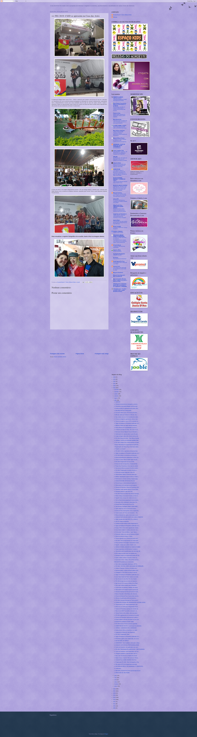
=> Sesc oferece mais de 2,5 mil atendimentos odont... (126, 417)
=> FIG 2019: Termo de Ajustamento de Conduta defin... (126, 540)
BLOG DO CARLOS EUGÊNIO (120, 185)
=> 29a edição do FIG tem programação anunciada (125, 664)
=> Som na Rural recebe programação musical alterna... (126, 500)
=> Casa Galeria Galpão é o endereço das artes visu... (126, 529)
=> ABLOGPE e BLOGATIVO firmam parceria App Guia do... (127, 670)
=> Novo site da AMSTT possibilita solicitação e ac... (126, 611)
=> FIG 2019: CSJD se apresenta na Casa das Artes (126, 451)
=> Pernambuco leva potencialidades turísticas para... (126, 406)
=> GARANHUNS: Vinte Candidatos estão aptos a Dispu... (127, 642)
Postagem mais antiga (102, 353)
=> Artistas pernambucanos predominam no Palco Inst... (126, 457)
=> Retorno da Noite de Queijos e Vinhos (123, 536)
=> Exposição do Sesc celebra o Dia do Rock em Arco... (126, 559)
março (115, 682)
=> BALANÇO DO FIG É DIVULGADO (122, 410)
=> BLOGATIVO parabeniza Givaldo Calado (124, 621)
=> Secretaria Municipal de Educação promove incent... (126, 591)
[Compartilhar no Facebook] (90, 282)
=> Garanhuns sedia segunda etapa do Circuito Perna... (126, 489)
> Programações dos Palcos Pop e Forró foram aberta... (126, 446)
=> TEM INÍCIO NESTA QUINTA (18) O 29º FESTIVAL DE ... (127, 551)
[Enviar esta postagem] (83, 282)
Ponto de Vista (116, 113)
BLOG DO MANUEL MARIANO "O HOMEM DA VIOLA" (119, 179)
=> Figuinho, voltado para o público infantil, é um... (125, 544)
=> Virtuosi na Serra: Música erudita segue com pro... (126, 459)
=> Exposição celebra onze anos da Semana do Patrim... (127, 534)
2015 (114, 695)
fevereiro (116, 684)
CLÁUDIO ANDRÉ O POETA (119, 125)
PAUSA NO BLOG (117, 148)
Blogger (106, 734)
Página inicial (80, 353)
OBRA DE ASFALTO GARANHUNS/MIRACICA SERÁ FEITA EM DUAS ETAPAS (120, 99)
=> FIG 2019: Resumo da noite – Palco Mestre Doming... (127, 438)
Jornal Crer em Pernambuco (120, 214)
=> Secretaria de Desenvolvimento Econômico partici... (126, 468)
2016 (114, 693)
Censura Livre (116, 266)
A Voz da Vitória (117, 163)
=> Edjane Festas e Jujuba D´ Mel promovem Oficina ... (126, 657)
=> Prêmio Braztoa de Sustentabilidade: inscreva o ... (126, 427)
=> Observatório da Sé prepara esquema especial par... (126, 589)
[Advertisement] (79, 341)
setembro (116, 396)
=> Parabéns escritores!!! (119, 448)
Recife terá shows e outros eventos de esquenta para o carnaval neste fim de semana (119, 210)
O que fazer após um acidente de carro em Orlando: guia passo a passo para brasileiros (120, 122)
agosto (116, 398)
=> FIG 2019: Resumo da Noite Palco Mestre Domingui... (127, 493)
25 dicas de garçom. (117, 251)
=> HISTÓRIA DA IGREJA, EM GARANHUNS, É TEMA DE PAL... (129, 666)
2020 (114, 385)
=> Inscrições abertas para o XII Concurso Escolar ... (126, 412)
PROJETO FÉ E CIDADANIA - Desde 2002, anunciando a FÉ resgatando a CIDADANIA (120, 285)
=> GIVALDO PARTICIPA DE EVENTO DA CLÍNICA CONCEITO (128, 517)
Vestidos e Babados (118, 231)
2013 (114, 699)
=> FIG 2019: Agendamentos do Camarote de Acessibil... (127, 615)
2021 (114, 383)
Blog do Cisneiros (117, 192)
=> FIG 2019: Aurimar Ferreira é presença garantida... (126, 623)
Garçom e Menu (117, 250)
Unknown (115, 17)
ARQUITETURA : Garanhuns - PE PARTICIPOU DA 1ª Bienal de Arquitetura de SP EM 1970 (120, 153)
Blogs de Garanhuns (118, 272)
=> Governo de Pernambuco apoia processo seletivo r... (126, 617)
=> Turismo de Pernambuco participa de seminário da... (126, 608)
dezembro (116, 389)
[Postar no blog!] (87, 282)
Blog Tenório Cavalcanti (119, 130)
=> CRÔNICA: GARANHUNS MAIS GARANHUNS (125, 628)
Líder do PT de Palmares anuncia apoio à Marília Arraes (120, 182)
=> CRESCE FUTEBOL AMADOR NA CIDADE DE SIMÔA (127, 547)
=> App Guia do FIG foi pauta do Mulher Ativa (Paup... (126, 583)
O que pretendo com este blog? (119, 258)
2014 (114, 697)
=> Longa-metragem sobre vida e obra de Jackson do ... (126, 436)
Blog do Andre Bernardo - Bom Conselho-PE (119, 276)
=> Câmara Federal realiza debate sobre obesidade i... (126, 613)
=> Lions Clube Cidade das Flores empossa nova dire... (126, 576)
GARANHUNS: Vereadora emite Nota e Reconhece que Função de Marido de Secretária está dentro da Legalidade (120, 188)
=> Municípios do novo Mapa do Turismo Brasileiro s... (126, 431)
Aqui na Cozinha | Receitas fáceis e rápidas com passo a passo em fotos (120, 280)
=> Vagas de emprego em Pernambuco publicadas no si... (127, 423)
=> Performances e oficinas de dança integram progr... (126, 478)
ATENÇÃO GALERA (117, 255)
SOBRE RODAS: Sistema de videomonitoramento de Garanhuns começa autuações (119, 216)
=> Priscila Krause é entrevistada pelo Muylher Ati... (125, 483)
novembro (116, 391)
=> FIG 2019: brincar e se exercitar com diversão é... (126, 455)
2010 (114, 706)
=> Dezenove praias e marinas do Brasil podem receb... (126, 570)
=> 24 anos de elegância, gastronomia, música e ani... (126, 419)
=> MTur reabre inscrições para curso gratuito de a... (126, 553)
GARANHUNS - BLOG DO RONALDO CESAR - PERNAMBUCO (119, 145)
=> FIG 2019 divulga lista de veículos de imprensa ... (126, 581)
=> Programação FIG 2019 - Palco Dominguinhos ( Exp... (127, 662)
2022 (114, 381)
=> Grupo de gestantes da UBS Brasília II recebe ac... (126, 549)
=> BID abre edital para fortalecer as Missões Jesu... (126, 414)
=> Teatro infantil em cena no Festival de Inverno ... (125, 508)
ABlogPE (115, 156)
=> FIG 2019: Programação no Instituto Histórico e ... (126, 470)
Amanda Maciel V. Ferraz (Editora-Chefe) (122, 14)
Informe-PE (116, 199)
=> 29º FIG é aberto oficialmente (121, 521)
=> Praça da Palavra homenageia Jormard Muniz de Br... (126, 542)
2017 (114, 691)
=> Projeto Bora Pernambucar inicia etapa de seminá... (126, 466)
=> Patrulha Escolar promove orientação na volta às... (126, 404)
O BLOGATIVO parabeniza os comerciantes (124, 561)
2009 (114, 708)
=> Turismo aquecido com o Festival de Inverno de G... (126, 538)
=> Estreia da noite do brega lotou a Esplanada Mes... (126, 463)
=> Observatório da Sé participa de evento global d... (126, 485)
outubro (116, 393)
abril (115, 679)
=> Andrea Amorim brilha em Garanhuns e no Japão (125, 630)
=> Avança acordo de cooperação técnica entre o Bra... (126, 408)
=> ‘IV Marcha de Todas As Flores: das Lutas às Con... (126, 429)
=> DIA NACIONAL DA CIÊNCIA (121, 640)
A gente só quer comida (118, 232)
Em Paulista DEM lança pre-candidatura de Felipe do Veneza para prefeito (120, 201)
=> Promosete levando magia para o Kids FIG (124, 472)
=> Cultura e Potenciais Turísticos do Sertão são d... (126, 568)
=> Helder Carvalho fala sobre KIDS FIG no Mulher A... (126, 519)
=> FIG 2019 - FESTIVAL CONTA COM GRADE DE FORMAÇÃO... (129, 566)
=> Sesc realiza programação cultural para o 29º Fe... (126, 564)
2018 (114, 688)
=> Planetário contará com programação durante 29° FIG (126, 555)
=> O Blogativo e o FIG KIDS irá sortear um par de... (126, 572)
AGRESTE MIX (116, 169)
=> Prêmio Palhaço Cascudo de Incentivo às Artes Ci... (126, 495)
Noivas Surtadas (117, 226)
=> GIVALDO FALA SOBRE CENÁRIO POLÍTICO (125, 660)
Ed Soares (115, 257)
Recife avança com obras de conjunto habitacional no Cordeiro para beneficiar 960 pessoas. (119, 108)
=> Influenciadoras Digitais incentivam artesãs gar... (125, 474)
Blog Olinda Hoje (117, 119)
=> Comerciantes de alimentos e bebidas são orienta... (126, 587)
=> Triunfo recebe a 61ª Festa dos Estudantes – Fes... (126, 512)
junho (115, 675)
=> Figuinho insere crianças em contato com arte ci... (126, 498)
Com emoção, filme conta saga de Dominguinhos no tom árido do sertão (119, 269)
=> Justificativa (117, 668)
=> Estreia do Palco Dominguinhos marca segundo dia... (126, 510)
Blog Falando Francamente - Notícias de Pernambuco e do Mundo (120, 104)
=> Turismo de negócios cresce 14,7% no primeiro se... (126, 421)
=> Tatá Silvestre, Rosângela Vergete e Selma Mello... (126, 506)
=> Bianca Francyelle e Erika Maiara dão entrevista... (126, 593)
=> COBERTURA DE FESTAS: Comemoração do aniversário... (128, 625)
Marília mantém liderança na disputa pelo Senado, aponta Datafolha (119, 115)
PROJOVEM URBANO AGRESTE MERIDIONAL (119, 236)
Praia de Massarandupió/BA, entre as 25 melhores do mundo (120, 127)
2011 (114, 703)
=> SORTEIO (117, 402)
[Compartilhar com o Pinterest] (91, 282)
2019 (114, 387)
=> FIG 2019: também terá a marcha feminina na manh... (127, 442)
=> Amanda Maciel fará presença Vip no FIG (124, 504)
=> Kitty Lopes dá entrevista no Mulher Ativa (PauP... (126, 655)
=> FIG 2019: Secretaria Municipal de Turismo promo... (126, 600)
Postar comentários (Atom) (60, 356)
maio (115, 677)
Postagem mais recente (57, 353)
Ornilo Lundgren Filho (118, 150)
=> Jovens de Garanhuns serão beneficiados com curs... (126, 651)
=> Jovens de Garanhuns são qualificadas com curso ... (126, 647)
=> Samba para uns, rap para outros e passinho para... (126, 434)
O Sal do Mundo (117, 245)
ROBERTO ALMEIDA (118, 97)
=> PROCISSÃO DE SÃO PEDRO (122, 672)
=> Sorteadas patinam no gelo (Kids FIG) (123, 491)
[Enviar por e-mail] (86, 282)
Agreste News (116, 220)
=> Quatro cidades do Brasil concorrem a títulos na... (126, 557)
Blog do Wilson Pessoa (118, 138)
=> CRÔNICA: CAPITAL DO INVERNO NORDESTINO (126, 440)
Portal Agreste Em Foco (119, 261)
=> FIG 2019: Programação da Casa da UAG (124, 461)
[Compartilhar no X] (88, 282)
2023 (114, 379)
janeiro (116, 686)
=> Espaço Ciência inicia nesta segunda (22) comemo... (126, 527)
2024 (114, 377)
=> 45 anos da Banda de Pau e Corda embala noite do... (126, 596)
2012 (114, 701)
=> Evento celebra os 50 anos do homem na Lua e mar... (127, 619)
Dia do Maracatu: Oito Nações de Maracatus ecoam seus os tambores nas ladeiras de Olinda (120, 159)
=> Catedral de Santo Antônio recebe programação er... (126, 523)
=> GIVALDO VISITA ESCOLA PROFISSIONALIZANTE (126, 645)
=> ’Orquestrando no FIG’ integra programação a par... (126, 604)
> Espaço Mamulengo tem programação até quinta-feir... (126, 444)
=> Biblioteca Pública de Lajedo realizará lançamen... (126, 425)
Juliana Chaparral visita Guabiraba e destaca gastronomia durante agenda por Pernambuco (120, 133)
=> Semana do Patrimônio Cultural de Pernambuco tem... (127, 487)
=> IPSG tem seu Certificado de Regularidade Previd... (126, 606)
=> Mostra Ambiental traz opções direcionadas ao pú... (126, 515)
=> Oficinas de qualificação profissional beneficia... (125, 598)
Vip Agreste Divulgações (119, 253)
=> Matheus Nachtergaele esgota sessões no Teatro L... (126, 476)
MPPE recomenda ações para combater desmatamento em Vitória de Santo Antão (119, 165)
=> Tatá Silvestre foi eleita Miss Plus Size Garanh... (125, 579)
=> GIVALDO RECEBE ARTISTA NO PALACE (124, 480)
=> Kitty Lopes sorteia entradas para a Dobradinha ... (126, 585)
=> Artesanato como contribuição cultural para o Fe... (126, 502)
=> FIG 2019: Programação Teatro (121, 634)
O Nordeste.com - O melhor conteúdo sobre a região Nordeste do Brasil (119, 290)
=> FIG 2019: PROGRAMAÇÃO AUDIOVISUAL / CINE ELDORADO (129, 649)
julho (115, 400)
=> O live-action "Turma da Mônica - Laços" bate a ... (126, 532)
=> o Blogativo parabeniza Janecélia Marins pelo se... (126, 653)
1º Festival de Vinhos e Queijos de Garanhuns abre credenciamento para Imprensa (119, 140)
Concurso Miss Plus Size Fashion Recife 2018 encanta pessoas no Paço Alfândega (120, 222)
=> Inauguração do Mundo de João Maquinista (124, 632)
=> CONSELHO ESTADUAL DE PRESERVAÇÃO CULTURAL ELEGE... (130, 602)
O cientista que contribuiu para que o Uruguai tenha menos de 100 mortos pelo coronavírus (119, 195)
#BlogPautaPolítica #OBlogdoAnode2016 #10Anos (118, 206)
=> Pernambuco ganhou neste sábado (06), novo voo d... (127, 638)
